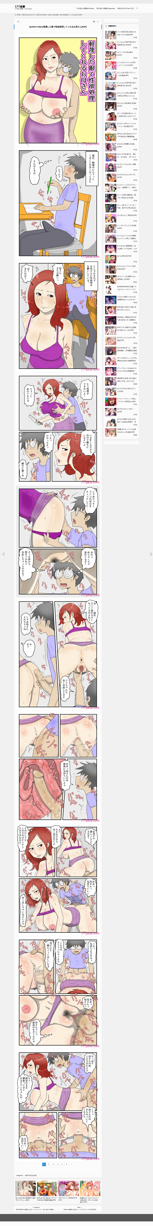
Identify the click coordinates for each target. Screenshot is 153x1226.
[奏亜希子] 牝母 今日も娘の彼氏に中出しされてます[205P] (126, 381)
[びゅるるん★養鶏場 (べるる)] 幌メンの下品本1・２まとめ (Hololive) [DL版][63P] (127, 248)
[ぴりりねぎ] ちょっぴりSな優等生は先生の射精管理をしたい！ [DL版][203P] (127, 360)
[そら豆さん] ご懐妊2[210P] (127, 215)
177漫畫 (20, 6)
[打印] (94, 21)
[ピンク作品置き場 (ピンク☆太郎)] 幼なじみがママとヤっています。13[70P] (126, 116)
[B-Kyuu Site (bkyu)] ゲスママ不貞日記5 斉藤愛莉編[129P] (127, 136)
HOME (18, 14)
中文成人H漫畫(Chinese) (85, 8)
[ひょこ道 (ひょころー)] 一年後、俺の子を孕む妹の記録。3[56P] (126, 208)
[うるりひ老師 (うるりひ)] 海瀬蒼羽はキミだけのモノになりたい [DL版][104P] (126, 299)
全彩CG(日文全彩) (41, 14)
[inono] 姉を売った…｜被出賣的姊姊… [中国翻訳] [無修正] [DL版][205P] (127, 350)
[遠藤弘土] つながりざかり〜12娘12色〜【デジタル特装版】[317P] (89, 1200)
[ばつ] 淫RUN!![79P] (124, 256)
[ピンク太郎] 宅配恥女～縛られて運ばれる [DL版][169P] (126, 197)
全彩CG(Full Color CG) (125, 8)
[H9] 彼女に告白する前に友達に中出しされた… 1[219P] (126, 309)
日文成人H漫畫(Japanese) (105, 8)
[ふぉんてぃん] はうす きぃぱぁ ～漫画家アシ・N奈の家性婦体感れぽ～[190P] (126, 187)
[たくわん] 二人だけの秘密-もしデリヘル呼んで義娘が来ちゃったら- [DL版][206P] (127, 238)
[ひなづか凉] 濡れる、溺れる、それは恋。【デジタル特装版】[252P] (126, 157)
